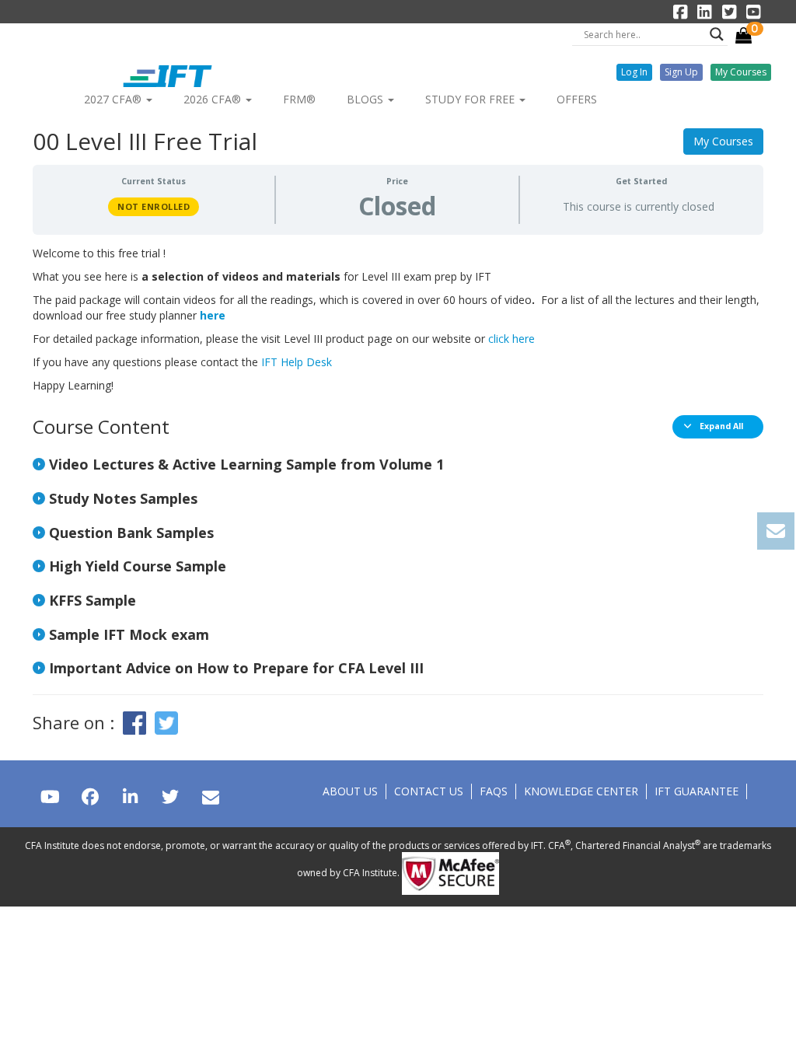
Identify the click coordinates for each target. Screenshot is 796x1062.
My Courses (723, 141)
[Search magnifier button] (717, 34)
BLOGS (366, 99)
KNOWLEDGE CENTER (581, 791)
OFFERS (577, 99)
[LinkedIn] (130, 796)
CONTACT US (428, 791)
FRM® (299, 99)
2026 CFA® (213, 99)
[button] (634, 72)
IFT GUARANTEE (696, 791)
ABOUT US (350, 791)
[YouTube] (50, 796)
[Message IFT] (210, 796)
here (212, 315)
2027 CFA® (114, 99)
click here (511, 338)
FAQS (494, 791)
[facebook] (89, 796)
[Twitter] (169, 796)
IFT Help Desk (296, 362)
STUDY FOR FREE (471, 99)
